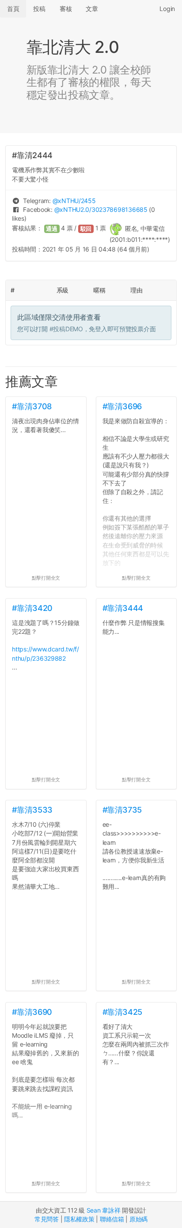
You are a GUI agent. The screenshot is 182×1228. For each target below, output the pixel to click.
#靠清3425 (122, 1012)
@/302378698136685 (101, 209)
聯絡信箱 (112, 1219)
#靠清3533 (32, 809)
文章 (92, 8)
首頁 (13, 8)
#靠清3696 (122, 406)
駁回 (86, 229)
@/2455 (74, 200)
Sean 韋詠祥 (104, 1210)
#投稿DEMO (66, 329)
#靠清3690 (32, 1012)
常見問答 (46, 1219)
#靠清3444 (122, 608)
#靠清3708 (31, 406)
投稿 (39, 8)
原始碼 (138, 1219)
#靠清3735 (122, 809)
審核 (66, 8)
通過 (51, 229)
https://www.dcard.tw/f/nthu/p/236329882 (45, 653)
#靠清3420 (32, 608)
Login (167, 8)
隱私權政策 (79, 1219)
